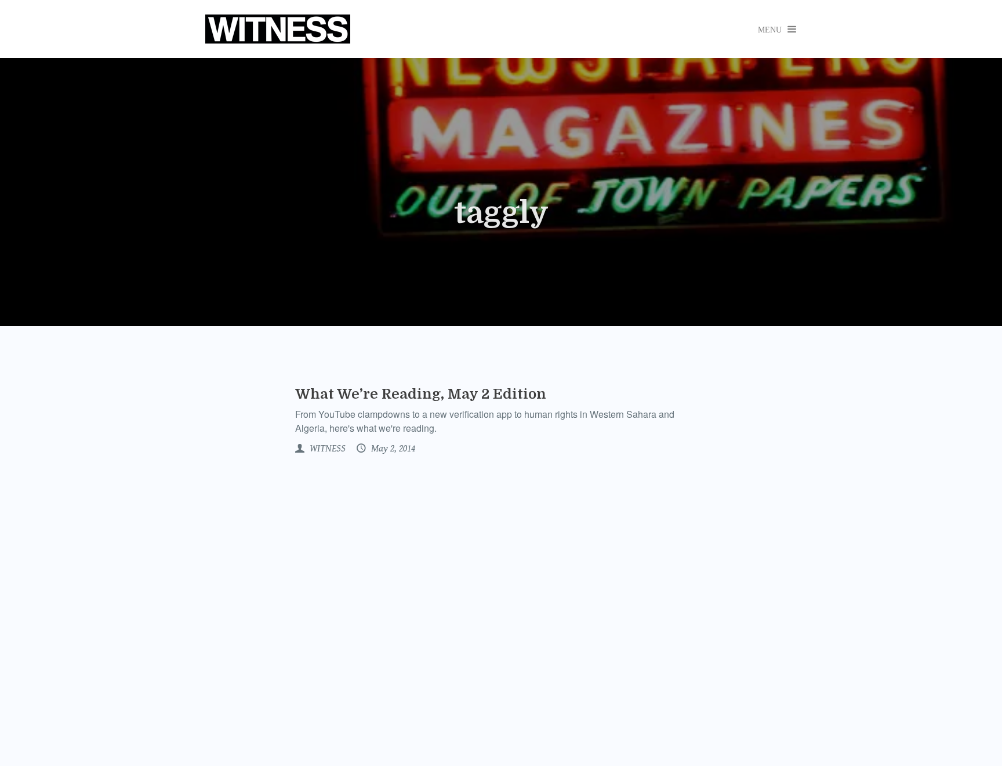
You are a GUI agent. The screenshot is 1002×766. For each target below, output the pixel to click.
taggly (501, 213)
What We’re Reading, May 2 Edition (420, 394)
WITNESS (326, 448)
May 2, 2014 (392, 448)
